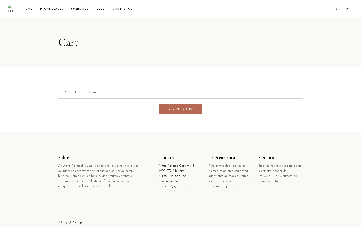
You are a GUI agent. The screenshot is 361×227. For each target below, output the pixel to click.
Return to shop (180, 109)
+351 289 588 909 (174, 176)
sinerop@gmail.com (174, 186)
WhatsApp (172, 181)
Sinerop (77, 222)
